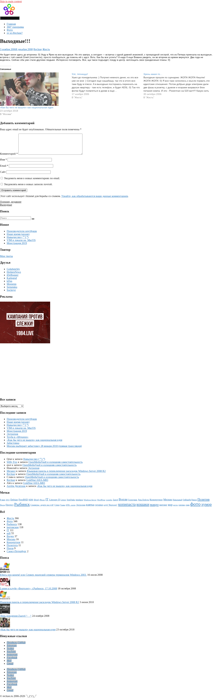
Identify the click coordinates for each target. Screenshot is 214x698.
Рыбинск (22, 504)
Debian (14, 499)
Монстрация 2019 (17, 243)
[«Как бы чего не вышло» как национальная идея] (34, 89)
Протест (10, 504)
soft (9, 533)
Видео (10, 536)
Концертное (156, 499)
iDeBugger (12, 275)
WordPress (101, 500)
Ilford (36, 500)
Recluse (37, 49)
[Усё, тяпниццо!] (107, 85)
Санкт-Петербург (16, 551)
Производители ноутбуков (22, 231)
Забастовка (13, 443)
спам (188, 505)
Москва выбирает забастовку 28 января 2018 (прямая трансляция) (44, 446)
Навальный (177, 500)
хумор (206, 504)
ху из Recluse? (15, 33)
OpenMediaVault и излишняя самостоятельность (55, 462)
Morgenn (11, 284)
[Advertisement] (26, 369)
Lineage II (54, 499)
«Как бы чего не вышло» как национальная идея (26, 107)
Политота (12, 545)
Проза (2, 505)
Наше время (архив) (18, 234)
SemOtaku (71, 500)
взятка (90, 504)
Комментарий (9, 153)
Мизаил (11, 471)
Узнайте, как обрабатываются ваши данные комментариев (94, 196)
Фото (10, 30)
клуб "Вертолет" (111, 505)
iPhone (42, 500)
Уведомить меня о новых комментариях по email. (32, 178)
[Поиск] (33, 218)
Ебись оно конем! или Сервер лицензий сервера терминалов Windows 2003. (43, 574)
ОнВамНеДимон (190, 500)
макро (154, 504)
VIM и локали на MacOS (21, 240)
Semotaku (12, 287)
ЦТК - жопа (70, 505)
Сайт (3, 171)
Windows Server (90, 500)
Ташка (62, 505)
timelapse (79, 500)
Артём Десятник (16, 486)
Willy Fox (12, 462)
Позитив (203, 499)
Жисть (46, 49)
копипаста (127, 504)
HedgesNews (14, 272)
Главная (11, 24)
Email (4, 165)
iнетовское (13, 527)
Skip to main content (11, 1)
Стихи (57, 505)
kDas (9, 281)
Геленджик (132, 500)
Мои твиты (6, 256)
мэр (170, 504)
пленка (182, 505)
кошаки (142, 504)
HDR (31, 499)
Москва (167, 499)
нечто (175, 505)
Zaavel (115, 500)
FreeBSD (23, 499)
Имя (3, 159)
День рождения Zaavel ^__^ (15, 615)
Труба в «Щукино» (17, 437)
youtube (109, 500)
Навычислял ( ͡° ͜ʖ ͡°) (17, 237)
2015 (8, 500)
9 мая (2, 500)
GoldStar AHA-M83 (37, 480)
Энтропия (12, 434)
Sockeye (11, 290)
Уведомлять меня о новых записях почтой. (28, 184)
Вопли (123, 499)
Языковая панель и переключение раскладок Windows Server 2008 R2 (66, 471)
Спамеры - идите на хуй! (42, 505)
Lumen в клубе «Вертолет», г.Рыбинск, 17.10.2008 (28, 588)
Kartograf (12, 278)
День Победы (143, 500)
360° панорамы (15, 27)
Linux (63, 500)
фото (195, 504)
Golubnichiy (13, 269)
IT (46, 499)
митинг (163, 504)
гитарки (99, 504)
